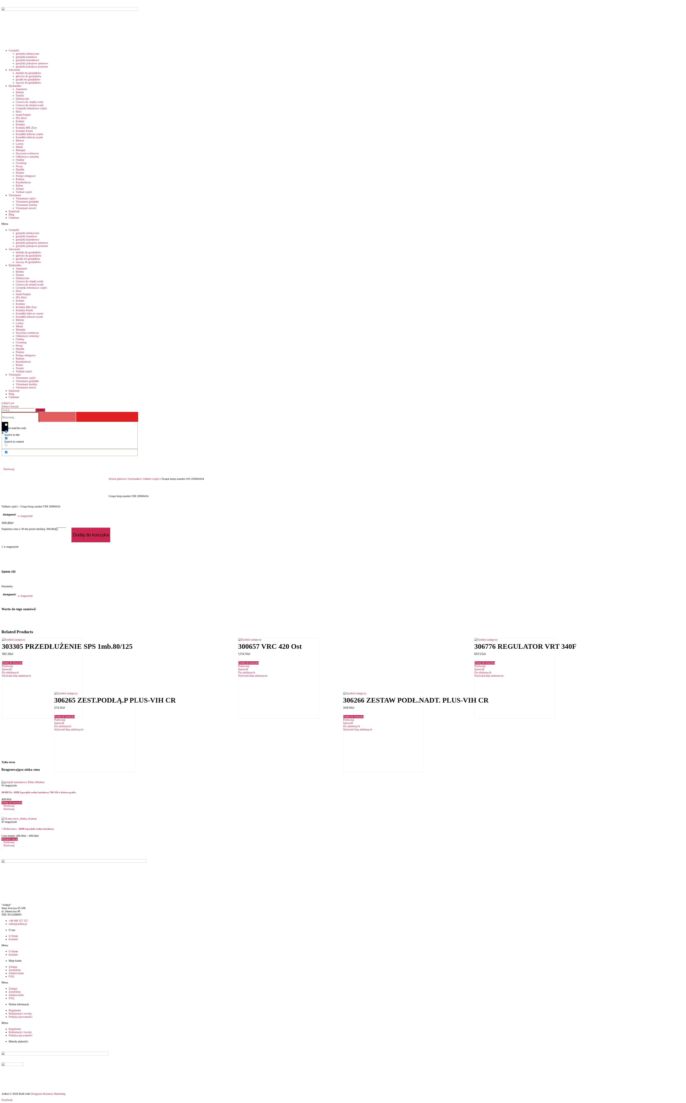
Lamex (20, 143)
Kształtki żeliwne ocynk (29, 137)
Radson (20, 179)
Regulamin (15, 1010)
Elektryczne (22, 98)
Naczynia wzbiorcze (27, 153)
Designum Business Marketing (48, 1093)
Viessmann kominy (26, 204)
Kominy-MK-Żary (26, 127)
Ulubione (14, 217)
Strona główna (117, 478)
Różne (19, 185)
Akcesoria (14, 69)
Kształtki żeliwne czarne (29, 134)
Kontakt (13, 939)
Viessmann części (26, 198)
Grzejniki (14, 50)
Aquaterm (21, 89)
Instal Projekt (23, 114)
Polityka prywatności (20, 1016)
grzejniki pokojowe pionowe (32, 63)
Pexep (19, 166)
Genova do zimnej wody (30, 105)
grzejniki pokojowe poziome (32, 66)
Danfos (20, 95)
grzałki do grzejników (28, 79)
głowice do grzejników (29, 76)
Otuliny (20, 159)
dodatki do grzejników (28, 73)
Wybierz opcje (9, 839)
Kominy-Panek (24, 130)
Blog (11, 214)
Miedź (19, 146)
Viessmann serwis (26, 208)
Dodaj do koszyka (91, 534)
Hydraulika (15, 85)
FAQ (11, 976)
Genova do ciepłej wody (29, 101)
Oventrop (21, 163)
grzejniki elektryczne (27, 53)
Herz (18, 111)
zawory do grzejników (28, 82)
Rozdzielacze (23, 182)
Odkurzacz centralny (27, 156)
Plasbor (20, 172)
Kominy (20, 124)
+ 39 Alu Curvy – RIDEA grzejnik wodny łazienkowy (27, 828)
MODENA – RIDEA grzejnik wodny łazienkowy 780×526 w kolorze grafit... (39, 792)
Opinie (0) (8, 571)
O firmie (13, 936)
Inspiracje (14, 211)
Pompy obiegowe (26, 175)
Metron (20, 140)
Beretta (20, 92)
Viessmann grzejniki (27, 201)
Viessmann (15, 195)
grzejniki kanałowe (26, 56)
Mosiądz (20, 150)
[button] (138, 223)
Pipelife (20, 169)
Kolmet (20, 121)
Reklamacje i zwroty (20, 1013)
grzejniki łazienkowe (27, 60)
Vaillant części (24, 192)
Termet (20, 188)
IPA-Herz (21, 118)
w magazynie (25, 515)
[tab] (8, 571)
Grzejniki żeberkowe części (31, 108)
